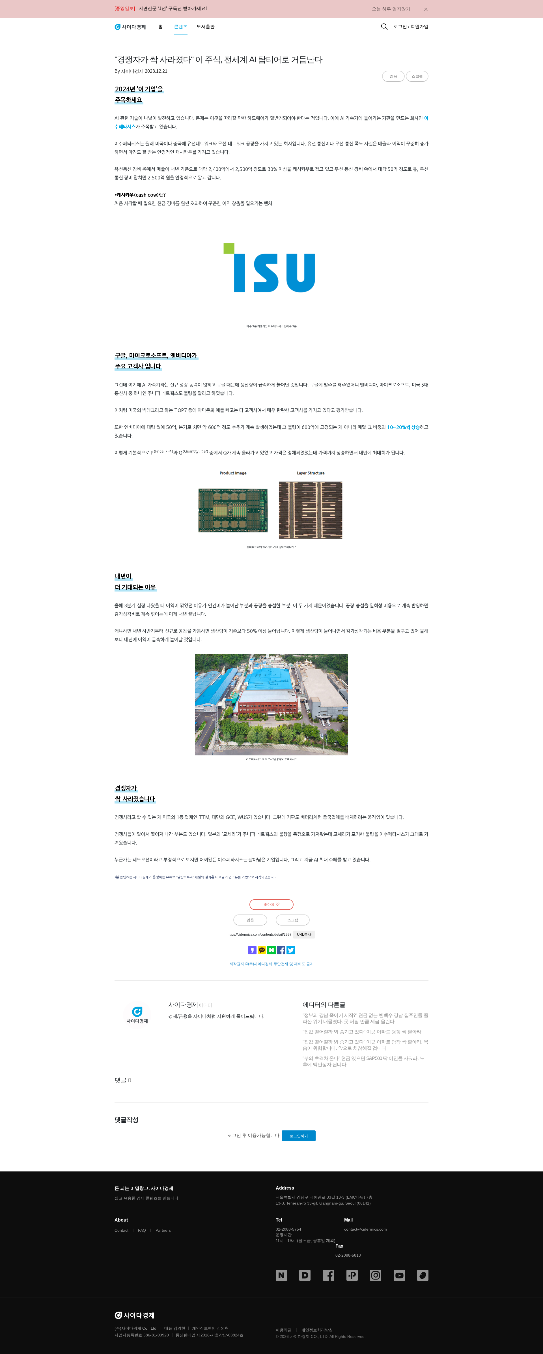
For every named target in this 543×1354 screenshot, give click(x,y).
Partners (163, 1230)
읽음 (393, 76)
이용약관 (284, 1330)
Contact (121, 1230)
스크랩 (417, 76)
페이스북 (328, 1275)
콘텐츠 (181, 26)
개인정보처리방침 (317, 1330)
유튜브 (399, 1275)
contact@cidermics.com (365, 1229)
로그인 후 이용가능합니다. (254, 1135)
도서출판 (206, 26)
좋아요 (270, 904)
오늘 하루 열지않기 (391, 9)
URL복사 (304, 934)
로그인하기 (299, 1136)
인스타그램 (375, 1275)
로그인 (400, 26)
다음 (305, 1275)
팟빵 (422, 1275)
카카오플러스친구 (352, 1275)
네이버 (281, 1275)
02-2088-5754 (288, 1229)
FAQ (142, 1230)
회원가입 (419, 26)
